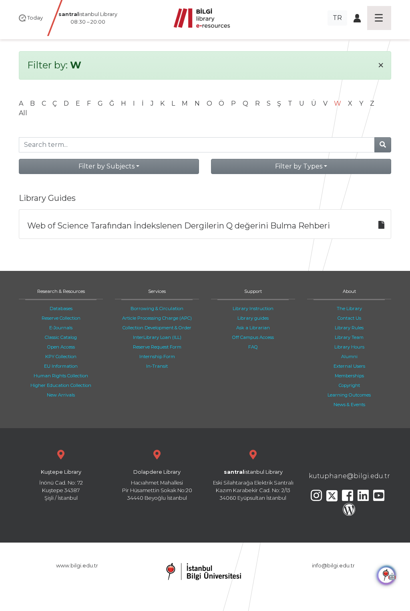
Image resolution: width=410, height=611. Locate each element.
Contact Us (349, 318)
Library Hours (349, 347)
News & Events (349, 404)
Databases (61, 308)
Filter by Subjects (106, 166)
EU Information (61, 366)
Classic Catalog (61, 337)
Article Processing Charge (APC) (157, 318)
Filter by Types (298, 166)
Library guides (253, 318)
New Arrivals (61, 395)
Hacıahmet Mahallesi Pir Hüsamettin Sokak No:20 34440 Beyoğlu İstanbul (157, 485)
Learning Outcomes (349, 395)
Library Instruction (253, 308)
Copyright (349, 385)
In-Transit (157, 366)
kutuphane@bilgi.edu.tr (349, 476)
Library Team (349, 337)
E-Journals (60, 328)
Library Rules (349, 328)
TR (337, 18)
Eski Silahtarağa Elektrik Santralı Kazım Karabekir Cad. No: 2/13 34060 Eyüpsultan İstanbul (253, 485)
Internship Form (157, 356)
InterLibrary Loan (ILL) (157, 337)
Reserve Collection (61, 318)
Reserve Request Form (157, 347)
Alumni (349, 356)
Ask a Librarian (253, 328)
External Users (349, 366)
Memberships (349, 376)
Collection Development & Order (157, 328)
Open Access (61, 347)
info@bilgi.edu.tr (333, 566)
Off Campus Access (253, 337)
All (23, 113)
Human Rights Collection (61, 376)
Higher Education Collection (60, 385)
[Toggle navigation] (379, 18)
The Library (349, 308)
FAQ (253, 347)
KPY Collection (60, 356)
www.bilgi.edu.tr (77, 566)
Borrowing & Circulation (157, 308)
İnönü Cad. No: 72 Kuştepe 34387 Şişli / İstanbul (61, 485)
